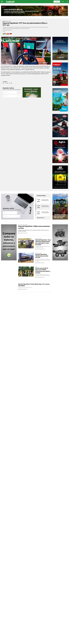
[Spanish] (7, 33)
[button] (2, 2)
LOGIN (63, 1)
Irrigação (26, 224)
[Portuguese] (4, 33)
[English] (5, 33)
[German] (11, 33)
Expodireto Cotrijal (21, 224)
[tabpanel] (34, 11)
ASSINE (56, 1)
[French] (9, 33)
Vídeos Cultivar (8, 21)
